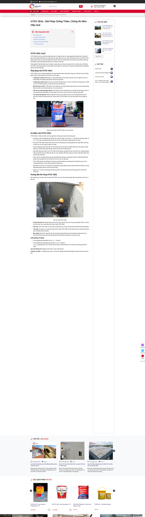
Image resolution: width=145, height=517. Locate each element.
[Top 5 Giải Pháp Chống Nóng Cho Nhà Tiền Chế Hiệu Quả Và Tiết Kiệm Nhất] (100, 451)
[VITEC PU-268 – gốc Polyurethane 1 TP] (62, 492)
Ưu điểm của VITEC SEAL (39, 39)
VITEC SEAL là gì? (37, 35)
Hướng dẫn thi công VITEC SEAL (40, 41)
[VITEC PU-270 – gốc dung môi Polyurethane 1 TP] (40, 492)
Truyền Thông (76, 11)
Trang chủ (45, 11)
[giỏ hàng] (114, 6)
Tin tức (45, 461)
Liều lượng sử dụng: (39, 44)
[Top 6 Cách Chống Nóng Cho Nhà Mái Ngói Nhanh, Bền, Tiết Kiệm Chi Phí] (44, 451)
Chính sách (87, 11)
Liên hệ (96, 11)
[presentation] (31, 451)
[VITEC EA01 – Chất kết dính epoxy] (104, 492)
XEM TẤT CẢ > (99, 56)
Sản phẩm (36, 11)
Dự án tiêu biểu (64, 11)
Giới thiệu (54, 11)
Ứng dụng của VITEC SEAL (39, 37)
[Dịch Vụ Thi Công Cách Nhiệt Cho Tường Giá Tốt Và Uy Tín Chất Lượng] (72, 451)
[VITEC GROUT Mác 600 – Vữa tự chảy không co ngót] (83, 492)
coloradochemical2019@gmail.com (49, 1)
